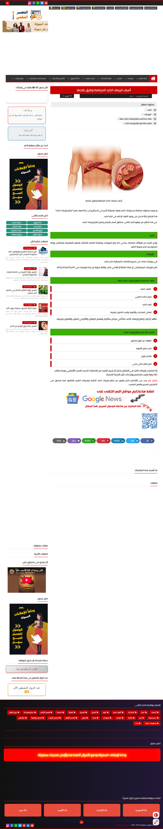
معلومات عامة (150, 723)
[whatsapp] (38, 3)
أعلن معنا (56, 7)
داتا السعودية (141, 810)
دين (140, 717)
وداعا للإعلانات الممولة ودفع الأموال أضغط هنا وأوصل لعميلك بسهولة (82, 755)
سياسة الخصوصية (136, 7)
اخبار (143, 712)
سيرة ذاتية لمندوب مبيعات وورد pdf (21, 308)
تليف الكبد (147, 304)
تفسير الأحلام (45, 712)
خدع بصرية (152, 717)
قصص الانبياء (54, 717)
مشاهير (21, 717)
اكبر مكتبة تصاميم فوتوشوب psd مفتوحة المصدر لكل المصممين (23, 253)
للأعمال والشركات (58, 78)
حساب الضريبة (16, 230)
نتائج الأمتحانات (106, 78)
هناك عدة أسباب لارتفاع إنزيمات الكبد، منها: (135, 118)
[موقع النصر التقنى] (27, 15)
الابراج (94, 712)
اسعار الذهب (16, 222)
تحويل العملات (16, 234)
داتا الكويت (62, 810)
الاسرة (82, 712)
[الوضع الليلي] (156, 815)
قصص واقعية (36, 717)
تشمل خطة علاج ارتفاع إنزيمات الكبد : (138, 123)
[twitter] (42, 3)
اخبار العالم (143, 78)
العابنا (71, 712)
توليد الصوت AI (85, 7)
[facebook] (34, 3)
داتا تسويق (37, 222)
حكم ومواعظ (29, 712)
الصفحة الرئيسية (151, 7)
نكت (136, 723)
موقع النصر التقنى (121, 825)
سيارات (118, 717)
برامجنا (59, 712)
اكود (104, 712)
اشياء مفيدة (90, 78)
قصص (119, 78)
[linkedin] (28, 825)
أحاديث (153, 712)
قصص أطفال (70, 717)
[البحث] (8, 3)
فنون (84, 717)
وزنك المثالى (16, 226)
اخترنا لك (131, 712)
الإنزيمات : (148, 114)
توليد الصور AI (69, 7)
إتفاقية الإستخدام (121, 7)
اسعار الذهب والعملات (37, 78)
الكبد (122, 210)
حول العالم (13, 712)
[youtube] (46, 3)
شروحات (106, 717)
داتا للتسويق (75, 78)
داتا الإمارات (101, 810)
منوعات (130, 78)
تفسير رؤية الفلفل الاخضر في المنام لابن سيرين (21, 291)
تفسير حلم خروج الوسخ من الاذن (23, 326)
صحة (131, 96)
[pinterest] (24, 825)
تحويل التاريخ (37, 234)
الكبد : (149, 110)
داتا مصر (23, 810)
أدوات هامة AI (99, 7)
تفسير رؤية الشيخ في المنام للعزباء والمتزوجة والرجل (21, 273)
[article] (78, 456)
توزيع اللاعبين (37, 230)
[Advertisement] (81, 56)
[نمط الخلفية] (156, 822)
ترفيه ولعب (19, 78)
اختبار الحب (37, 226)
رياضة (130, 717)
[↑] (81, 822)
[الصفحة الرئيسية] (153, 78)
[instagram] (30, 3)
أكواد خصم (117, 712)
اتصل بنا (110, 7)
